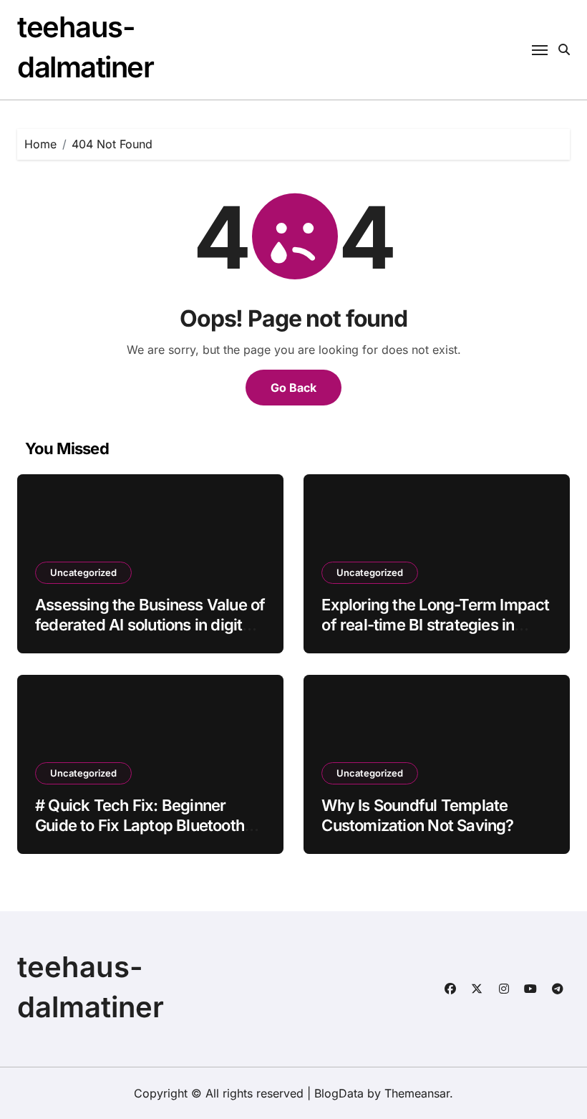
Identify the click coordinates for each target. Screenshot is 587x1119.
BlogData (339, 1093)
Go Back (293, 387)
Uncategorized (83, 572)
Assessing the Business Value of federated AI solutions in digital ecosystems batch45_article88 (150, 625)
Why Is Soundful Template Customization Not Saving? (417, 815)
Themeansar (417, 1093)
